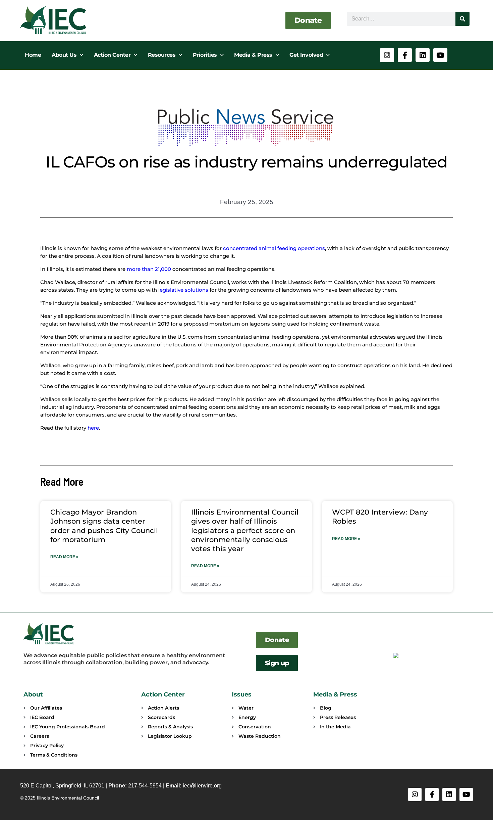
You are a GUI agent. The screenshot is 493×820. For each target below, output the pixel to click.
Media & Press (253, 55)
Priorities (205, 55)
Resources (162, 55)
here (93, 428)
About (33, 694)
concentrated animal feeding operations (274, 248)
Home (33, 55)
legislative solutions (183, 290)
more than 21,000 (149, 269)
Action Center (112, 55)
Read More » (64, 556)
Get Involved (306, 55)
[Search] (462, 19)
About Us (64, 55)
